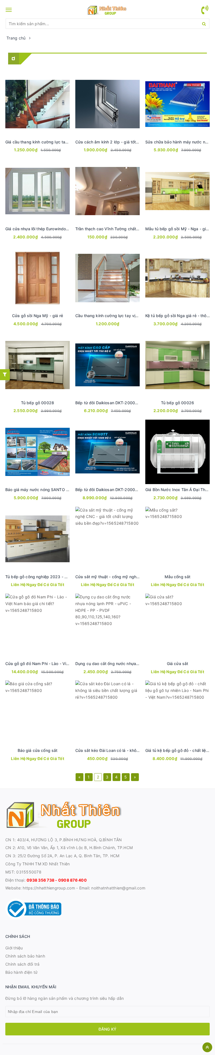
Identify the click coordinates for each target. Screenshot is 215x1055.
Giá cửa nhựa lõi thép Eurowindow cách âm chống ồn (55, 228)
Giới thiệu (14, 947)
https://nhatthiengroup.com (48, 888)
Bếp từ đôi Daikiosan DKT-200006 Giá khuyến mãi (122, 402)
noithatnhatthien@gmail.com (118, 888)
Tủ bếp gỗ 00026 (177, 402)
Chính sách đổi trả (22, 964)
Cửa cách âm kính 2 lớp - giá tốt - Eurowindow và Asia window (134, 142)
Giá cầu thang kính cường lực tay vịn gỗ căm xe (50, 142)
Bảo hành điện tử (21, 972)
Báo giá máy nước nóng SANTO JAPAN (42, 489)
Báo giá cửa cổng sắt (38, 750)
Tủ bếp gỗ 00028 (37, 402)
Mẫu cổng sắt (178, 576)
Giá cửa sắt (177, 663)
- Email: (83, 888)
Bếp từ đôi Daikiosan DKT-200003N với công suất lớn (126, 489)
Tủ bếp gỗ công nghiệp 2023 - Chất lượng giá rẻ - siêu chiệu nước (68, 576)
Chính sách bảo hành (25, 956)
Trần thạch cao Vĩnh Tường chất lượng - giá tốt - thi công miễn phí (137, 228)
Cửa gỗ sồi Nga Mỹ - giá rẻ (37, 315)
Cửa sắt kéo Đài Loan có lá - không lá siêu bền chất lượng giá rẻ (135, 750)
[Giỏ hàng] (204, 13)
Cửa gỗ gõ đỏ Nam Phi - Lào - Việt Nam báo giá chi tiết (57, 663)
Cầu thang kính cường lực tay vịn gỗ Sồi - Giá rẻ (120, 315)
